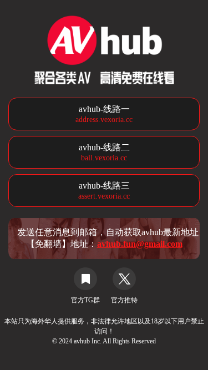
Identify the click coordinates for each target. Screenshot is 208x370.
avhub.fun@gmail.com (139, 244)
